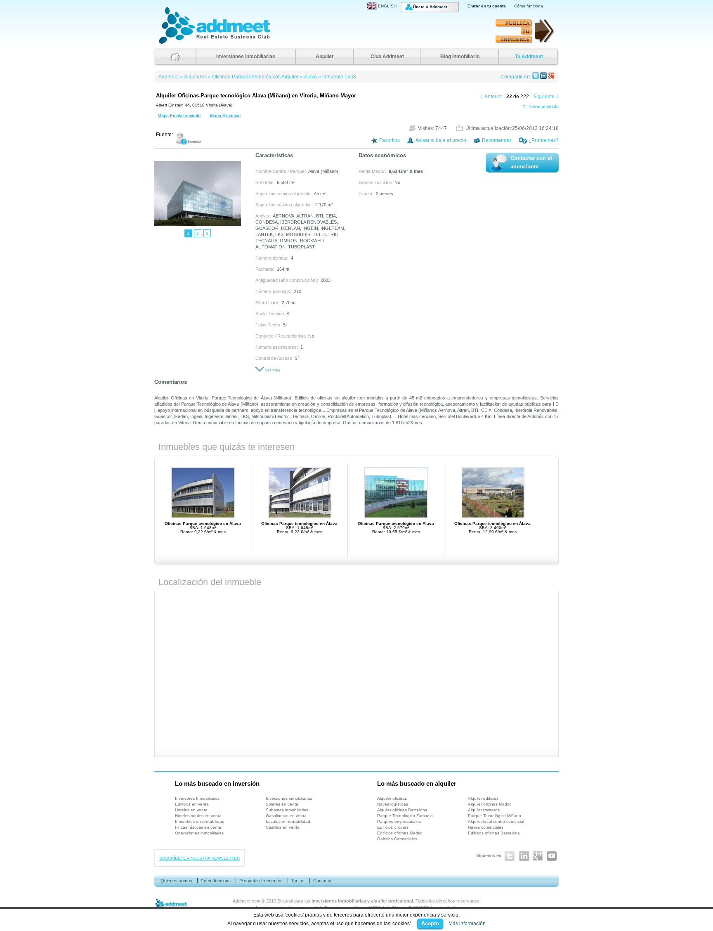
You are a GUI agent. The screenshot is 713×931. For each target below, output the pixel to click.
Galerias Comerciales (397, 838)
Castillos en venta (283, 827)
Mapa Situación (225, 115)
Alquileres (195, 77)
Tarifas (298, 880)
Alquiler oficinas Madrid (490, 804)
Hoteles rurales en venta (198, 815)
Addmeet (167, 43)
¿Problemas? (544, 140)
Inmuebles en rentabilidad (199, 821)
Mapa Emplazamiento (179, 115)
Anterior (493, 96)
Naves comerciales (485, 827)
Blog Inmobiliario (459, 56)
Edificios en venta (192, 804)
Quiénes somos (176, 880)
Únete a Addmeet (430, 7)
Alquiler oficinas (392, 798)
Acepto (430, 923)
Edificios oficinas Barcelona (494, 833)
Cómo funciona (528, 6)
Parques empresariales (399, 821)
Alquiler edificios (483, 798)
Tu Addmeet (529, 56)
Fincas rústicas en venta (198, 827)
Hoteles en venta (191, 810)
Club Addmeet (387, 56)
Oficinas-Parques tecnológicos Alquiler (255, 77)
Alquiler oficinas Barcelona (402, 810)
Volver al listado (544, 106)
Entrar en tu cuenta (486, 6)
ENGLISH (387, 6)
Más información (467, 923)
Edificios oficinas (392, 827)
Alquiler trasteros (484, 810)
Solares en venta (282, 804)
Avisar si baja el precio (441, 140)
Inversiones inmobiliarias (245, 56)
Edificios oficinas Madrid (400, 833)
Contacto (322, 880)
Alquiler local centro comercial (496, 821)
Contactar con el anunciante (531, 163)
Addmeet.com (246, 900)
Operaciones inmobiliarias (199, 833)
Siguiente (544, 96)
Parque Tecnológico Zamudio (405, 815)
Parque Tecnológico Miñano (494, 815)
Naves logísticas (392, 804)
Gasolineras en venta (286, 815)
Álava (310, 77)
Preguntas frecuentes (261, 880)
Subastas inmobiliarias (287, 810)
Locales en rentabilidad (288, 821)
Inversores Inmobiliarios (197, 798)
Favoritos (389, 140)
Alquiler (325, 56)
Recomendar (496, 140)
